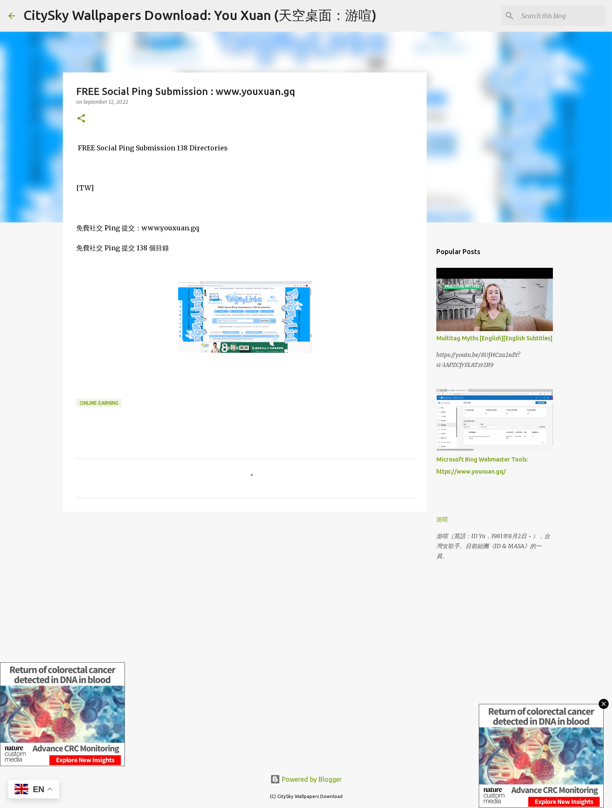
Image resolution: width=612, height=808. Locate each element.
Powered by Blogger (311, 779)
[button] (81, 119)
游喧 (442, 519)
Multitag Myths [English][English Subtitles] (494, 338)
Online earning (99, 403)
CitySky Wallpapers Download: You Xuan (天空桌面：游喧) (199, 14)
